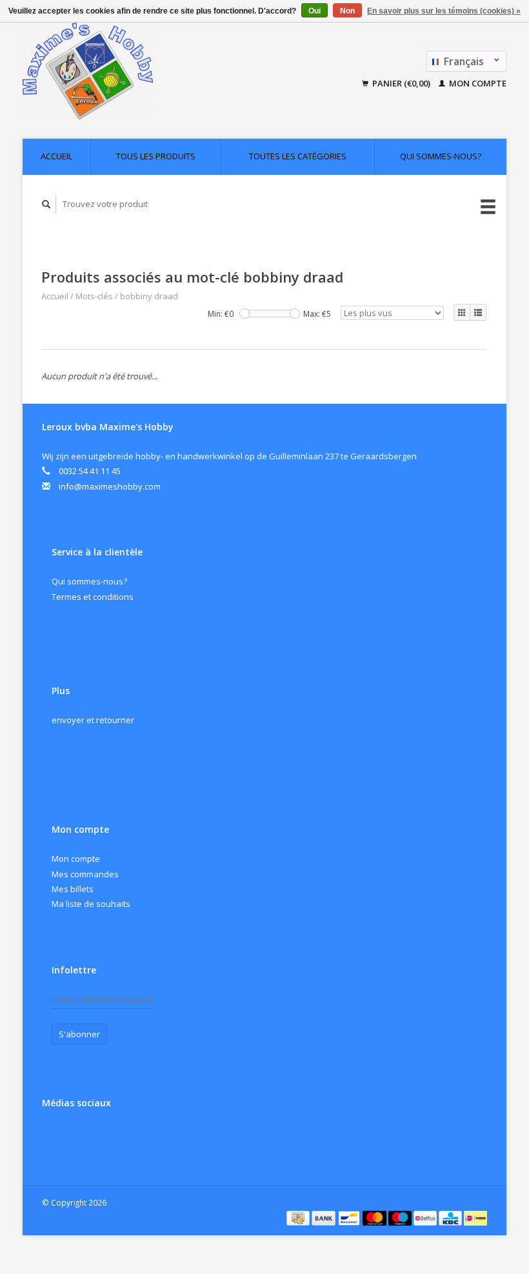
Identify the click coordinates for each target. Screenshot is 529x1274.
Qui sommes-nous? (440, 156)
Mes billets (73, 889)
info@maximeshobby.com (110, 486)
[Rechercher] (46, 204)
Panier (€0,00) (401, 83)
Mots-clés (94, 296)
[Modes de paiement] (299, 1217)
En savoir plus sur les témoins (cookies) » (444, 10)
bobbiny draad (149, 296)
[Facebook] (54, 1137)
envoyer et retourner (93, 720)
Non (347, 10)
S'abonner (79, 1034)
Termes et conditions (93, 596)
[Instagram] (80, 1137)
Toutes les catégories (297, 156)
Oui (314, 10)
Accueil (56, 156)
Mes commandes (85, 874)
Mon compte (476, 83)
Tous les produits (155, 156)
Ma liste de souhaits (91, 904)
